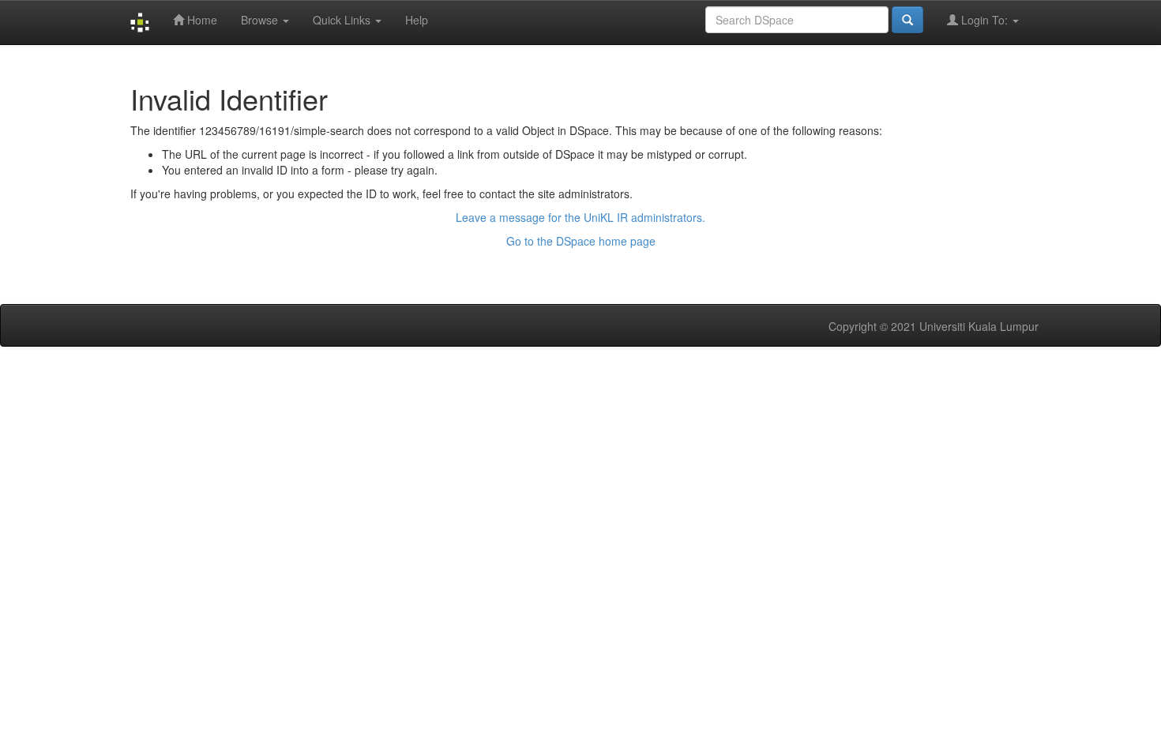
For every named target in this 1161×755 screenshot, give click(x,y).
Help (416, 20)
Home (200, 20)
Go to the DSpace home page (581, 241)
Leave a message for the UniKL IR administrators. (580, 217)
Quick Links (343, 20)
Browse (261, 20)
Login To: (984, 20)
